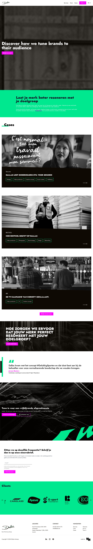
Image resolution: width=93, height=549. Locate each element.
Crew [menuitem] (71, 3)
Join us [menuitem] (84, 528)
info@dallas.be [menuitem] (56, 528)
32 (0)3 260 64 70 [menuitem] (57, 527)
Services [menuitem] (66, 3)
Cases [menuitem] (76, 3)
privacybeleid (6, 468)
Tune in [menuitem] (84, 530)
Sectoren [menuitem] (85, 527)
